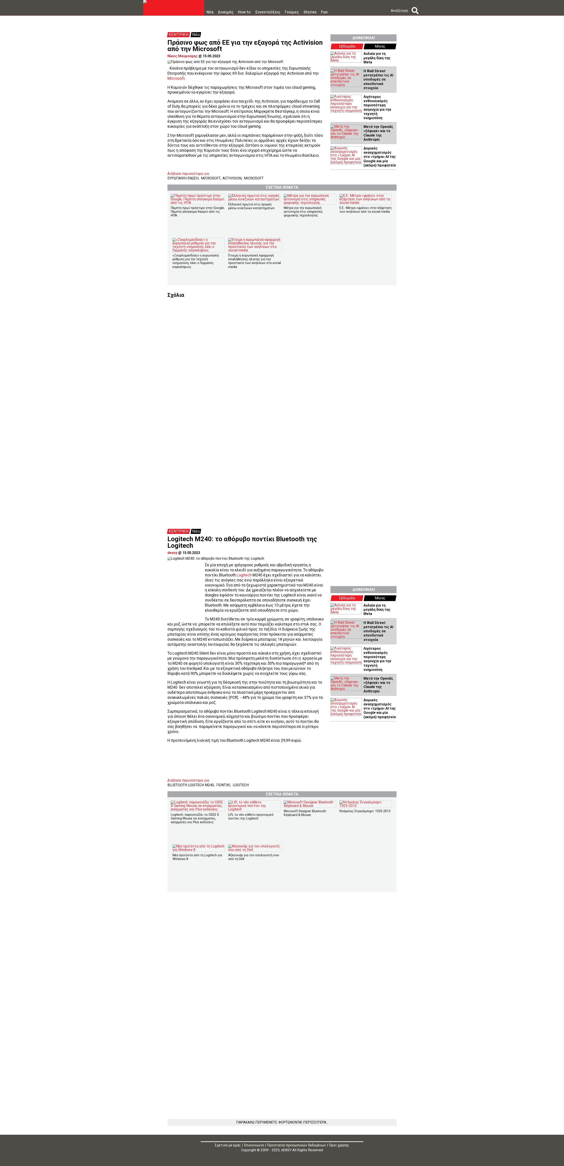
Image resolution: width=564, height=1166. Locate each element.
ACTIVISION (232, 178)
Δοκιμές (226, 12)
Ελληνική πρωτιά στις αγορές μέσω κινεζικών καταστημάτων (251, 206)
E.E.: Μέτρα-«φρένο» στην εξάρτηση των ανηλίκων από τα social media (365, 210)
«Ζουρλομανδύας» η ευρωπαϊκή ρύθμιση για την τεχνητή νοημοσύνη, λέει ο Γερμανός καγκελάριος (196, 261)
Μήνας (380, 46)
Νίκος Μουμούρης (182, 56)
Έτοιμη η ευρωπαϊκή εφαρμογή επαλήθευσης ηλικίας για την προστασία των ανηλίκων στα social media (254, 261)
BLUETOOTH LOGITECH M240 (190, 785)
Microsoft (176, 78)
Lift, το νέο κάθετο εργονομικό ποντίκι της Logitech (251, 816)
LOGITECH (241, 785)
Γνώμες (292, 12)
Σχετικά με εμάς (228, 1145)
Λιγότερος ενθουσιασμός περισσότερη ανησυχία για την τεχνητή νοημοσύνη (377, 107)
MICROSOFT (210, 178)
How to (244, 12)
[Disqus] (282, 353)
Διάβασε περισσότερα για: (188, 173)
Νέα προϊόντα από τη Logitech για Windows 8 (197, 857)
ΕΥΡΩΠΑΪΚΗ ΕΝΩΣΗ (183, 178)
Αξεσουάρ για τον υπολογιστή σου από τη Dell (253, 857)
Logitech (244, 575)
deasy (172, 553)
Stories (310, 12)
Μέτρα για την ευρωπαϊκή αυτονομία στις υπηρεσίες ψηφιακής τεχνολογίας (303, 212)
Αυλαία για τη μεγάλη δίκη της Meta (377, 58)
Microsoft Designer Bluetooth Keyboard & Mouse (305, 813)
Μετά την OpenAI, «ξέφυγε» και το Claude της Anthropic (378, 133)
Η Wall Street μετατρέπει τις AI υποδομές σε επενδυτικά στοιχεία (378, 79)
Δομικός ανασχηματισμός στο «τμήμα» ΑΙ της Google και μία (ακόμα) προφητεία (380, 156)
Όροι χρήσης (339, 1145)
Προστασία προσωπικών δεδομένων (296, 1145)
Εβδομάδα (347, 46)
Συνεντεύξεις (267, 12)
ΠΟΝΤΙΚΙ (223, 785)
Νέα (209, 12)
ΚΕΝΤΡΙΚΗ (179, 34)
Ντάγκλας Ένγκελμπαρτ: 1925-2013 (365, 811)
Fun (324, 12)
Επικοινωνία (254, 1145)
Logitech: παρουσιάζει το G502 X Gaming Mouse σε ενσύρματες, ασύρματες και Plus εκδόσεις (195, 818)
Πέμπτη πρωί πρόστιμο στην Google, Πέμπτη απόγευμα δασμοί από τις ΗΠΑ (197, 212)
